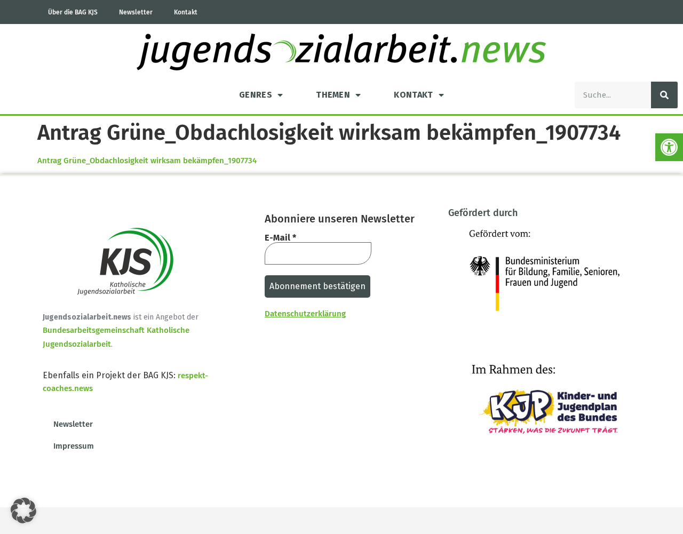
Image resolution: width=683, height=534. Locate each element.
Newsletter (136, 12)
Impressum (73, 446)
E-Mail (280, 238)
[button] (669, 147)
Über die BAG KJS (73, 12)
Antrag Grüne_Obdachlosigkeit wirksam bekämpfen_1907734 (147, 160)
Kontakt (185, 12)
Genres (255, 95)
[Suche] (664, 95)
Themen (333, 95)
